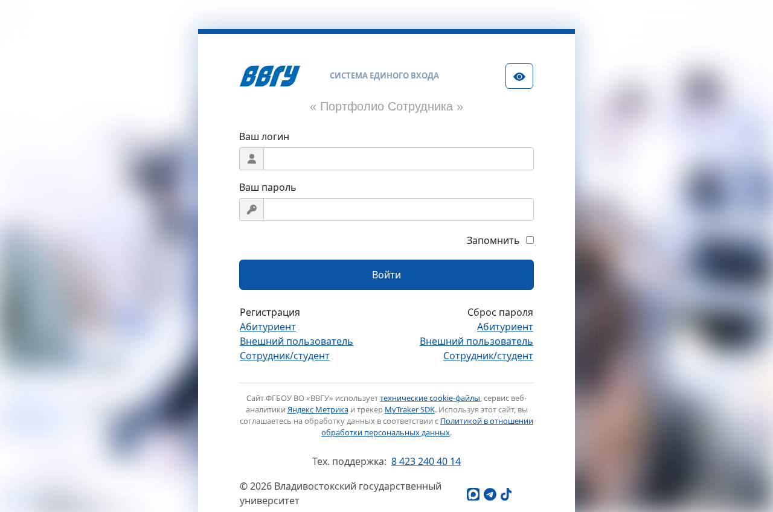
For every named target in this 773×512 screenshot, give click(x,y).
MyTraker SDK (410, 409)
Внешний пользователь (296, 341)
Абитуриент (268, 326)
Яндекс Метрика (317, 409)
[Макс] (473, 493)
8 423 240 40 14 (426, 461)
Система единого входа (384, 75)
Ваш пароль (268, 187)
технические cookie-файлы (430, 397)
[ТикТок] (507, 493)
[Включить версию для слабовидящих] (519, 76)
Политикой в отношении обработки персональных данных (427, 426)
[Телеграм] (490, 493)
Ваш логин (264, 136)
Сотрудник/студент (285, 355)
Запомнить (493, 240)
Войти (386, 274)
